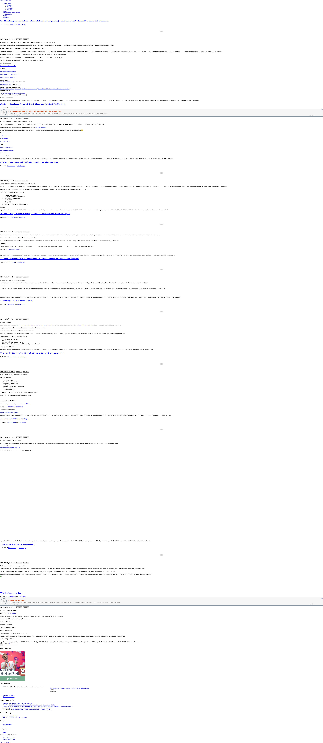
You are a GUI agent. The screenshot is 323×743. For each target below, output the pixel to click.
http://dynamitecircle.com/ (7, 150)
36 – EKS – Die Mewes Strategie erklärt (17, 544)
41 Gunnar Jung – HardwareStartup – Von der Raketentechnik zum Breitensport (35, 213)
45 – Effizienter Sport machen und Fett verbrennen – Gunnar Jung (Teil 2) (32, 708)
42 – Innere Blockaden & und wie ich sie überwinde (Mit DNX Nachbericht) (32, 104)
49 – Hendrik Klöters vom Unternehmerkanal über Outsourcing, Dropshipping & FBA (32, 705)
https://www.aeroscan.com (14, 249)
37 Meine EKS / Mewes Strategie (14, 419)
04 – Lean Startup (5, 141)
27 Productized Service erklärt (8, 66)
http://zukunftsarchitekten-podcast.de (9, 74)
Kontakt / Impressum (8, 695)
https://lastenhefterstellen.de (7, 77)
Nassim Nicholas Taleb (84, 325)
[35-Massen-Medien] (7, 576)
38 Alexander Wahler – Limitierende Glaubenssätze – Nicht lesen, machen (32, 353)
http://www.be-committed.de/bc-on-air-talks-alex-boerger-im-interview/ (35, 325)
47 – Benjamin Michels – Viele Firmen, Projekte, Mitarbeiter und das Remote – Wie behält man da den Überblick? (41, 706)
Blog (4, 732)
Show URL (25, 39)
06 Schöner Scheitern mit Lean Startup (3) (21, 703)
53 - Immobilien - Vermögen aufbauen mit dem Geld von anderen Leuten (69, 688)
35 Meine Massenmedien (10, 593)
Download (18, 39)
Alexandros (6, 706)
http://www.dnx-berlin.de (6, 147)
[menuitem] (163, 6)
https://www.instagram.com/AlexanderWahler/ (18, 403)
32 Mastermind (4, 138)
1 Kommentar (11, 107)
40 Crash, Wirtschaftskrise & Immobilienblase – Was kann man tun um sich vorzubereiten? (39, 259)
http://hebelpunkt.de (5, 84)
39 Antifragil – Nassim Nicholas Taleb (16, 301)
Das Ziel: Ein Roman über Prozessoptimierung (12, 93)
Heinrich (5, 703)
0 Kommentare (11, 24)
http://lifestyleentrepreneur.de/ (8, 71)
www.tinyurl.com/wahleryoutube (14, 406)
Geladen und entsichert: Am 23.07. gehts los (15, 717)
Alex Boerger (21, 24)
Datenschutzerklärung (9, 697)
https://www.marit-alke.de (7, 81)
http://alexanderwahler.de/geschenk (9, 412)
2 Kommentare (12, 422)
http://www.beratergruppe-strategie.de (10, 447)
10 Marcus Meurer (5, 136)
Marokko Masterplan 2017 (10, 716)
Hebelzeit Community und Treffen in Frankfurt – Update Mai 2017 (29, 162)
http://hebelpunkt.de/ (11, 613)
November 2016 (7, 724)
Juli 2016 (5, 725)
